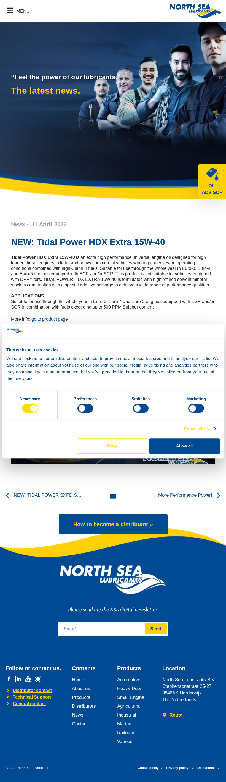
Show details (196, 428)
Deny (112, 446)
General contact (29, 703)
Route (176, 715)
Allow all (184, 446)
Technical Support (32, 697)
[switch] (85, 408)
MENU (23, 11)
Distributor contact (32, 690)
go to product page (49, 319)
